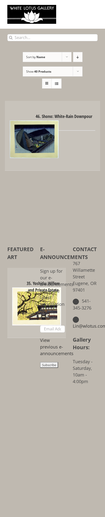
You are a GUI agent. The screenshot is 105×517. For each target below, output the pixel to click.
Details (41, 143)
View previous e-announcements (57, 346)
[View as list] (56, 83)
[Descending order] (78, 57)
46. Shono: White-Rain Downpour (64, 116)
